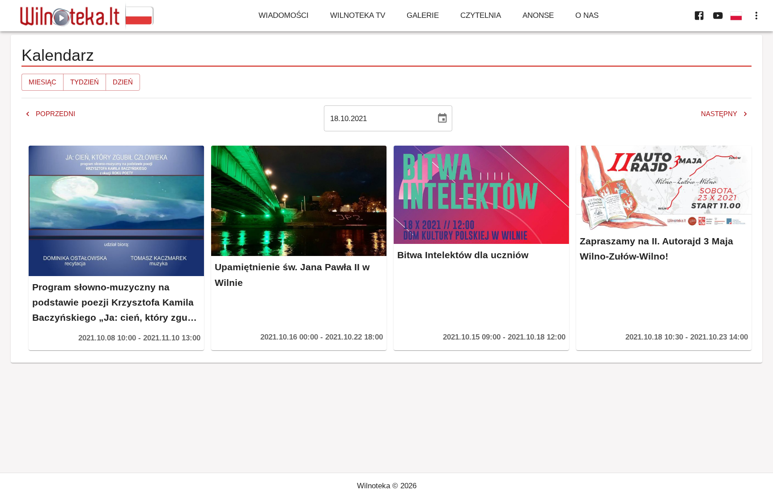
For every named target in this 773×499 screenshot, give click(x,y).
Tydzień (84, 82)
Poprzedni (55, 113)
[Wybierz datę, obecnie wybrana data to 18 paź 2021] (442, 118)
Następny (719, 113)
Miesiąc (42, 82)
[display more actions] (756, 15)
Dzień (123, 82)
